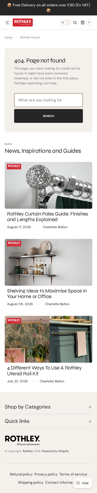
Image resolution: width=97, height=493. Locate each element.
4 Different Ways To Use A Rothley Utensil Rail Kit (44, 370)
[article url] (48, 185)
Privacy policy (45, 474)
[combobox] (48, 100)
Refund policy (21, 474)
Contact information (62, 482)
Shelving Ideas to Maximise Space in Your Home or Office (47, 293)
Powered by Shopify (55, 451)
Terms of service (73, 474)
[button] (7, 23)
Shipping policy (30, 482)
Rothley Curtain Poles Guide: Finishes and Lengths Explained (47, 217)
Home (8, 37)
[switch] (65, 22)
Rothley (28, 451)
